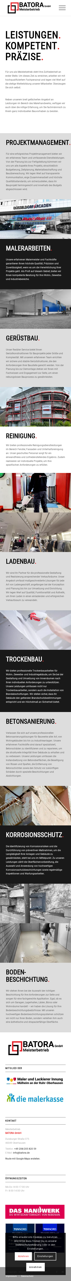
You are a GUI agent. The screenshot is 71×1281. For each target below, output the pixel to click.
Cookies (37, 1237)
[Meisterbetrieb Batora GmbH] (29, 8)
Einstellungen (45, 1256)
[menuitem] (60, 8)
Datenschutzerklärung (28, 1244)
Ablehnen (23, 1256)
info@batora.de (21, 1152)
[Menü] (60, 8)
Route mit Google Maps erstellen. (22, 1158)
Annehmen (35, 1267)
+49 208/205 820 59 (25, 1148)
